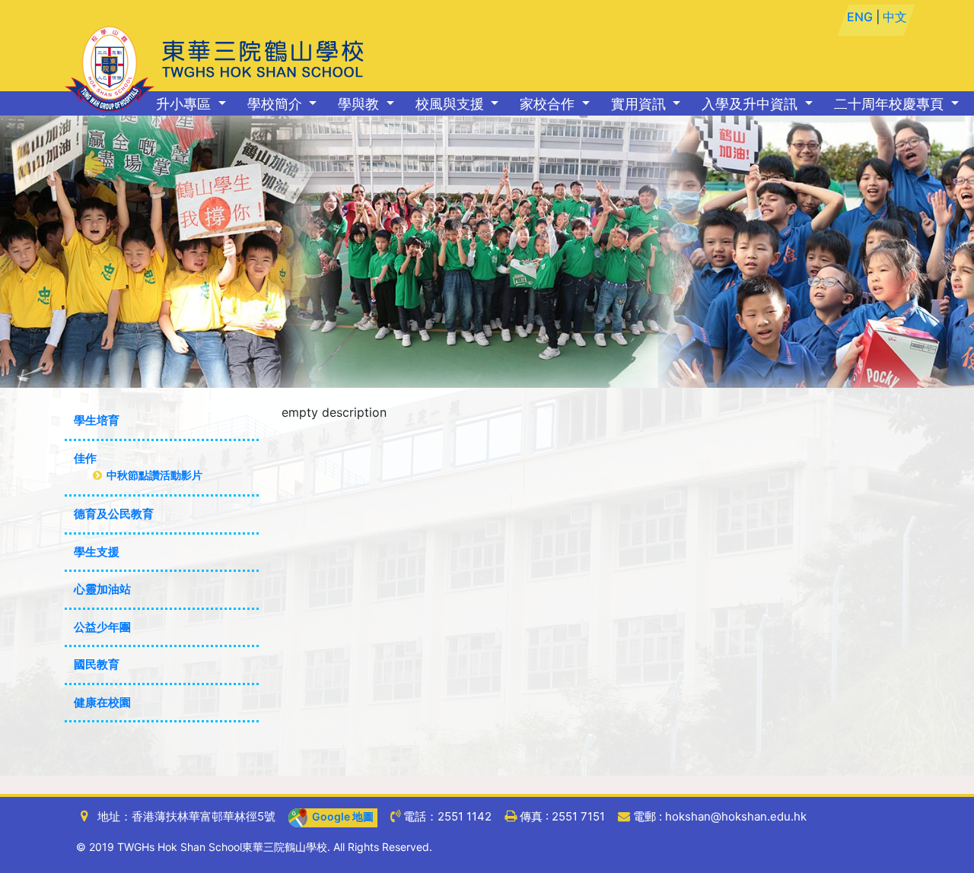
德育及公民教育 (114, 513)
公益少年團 (102, 627)
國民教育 (96, 664)
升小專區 (185, 104)
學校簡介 (276, 104)
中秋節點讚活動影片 (152, 474)
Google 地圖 (340, 816)
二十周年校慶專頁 (890, 104)
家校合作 (549, 104)
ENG (860, 16)
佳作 (85, 458)
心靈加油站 (102, 589)
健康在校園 (102, 702)
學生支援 (96, 551)
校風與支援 (451, 104)
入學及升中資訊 (751, 104)
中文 (895, 16)
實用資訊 (640, 104)
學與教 (360, 104)
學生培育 (96, 420)
